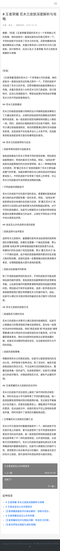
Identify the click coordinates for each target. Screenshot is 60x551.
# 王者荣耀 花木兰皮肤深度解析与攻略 (25, 502)
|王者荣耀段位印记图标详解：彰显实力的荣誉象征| (29, 520)
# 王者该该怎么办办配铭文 (19, 506)
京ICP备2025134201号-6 (43, 544)
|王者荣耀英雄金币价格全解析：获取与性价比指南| (29, 511)
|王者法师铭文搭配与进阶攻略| (21, 524)
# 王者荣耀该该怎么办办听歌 (20, 515)
